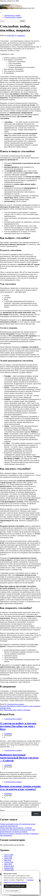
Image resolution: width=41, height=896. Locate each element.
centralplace (21, 35)
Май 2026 (7, 860)
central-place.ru (5, 4)
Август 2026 (8, 854)
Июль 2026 (8, 856)
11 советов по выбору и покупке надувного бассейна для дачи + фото (18, 726)
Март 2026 (8, 864)
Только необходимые (12, 891)
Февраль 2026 (9, 866)
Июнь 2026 (8, 858)
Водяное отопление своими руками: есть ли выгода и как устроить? (20, 788)
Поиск (2, 810)
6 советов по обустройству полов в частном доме (17, 830)
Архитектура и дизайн (12, 15)
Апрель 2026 (8, 862)
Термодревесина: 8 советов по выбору (13, 831)
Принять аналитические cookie (15, 886)
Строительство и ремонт (13, 17)
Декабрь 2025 (9, 870)
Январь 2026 (8, 868)
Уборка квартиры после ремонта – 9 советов (16, 828)
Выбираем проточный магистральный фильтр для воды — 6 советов (19, 757)
